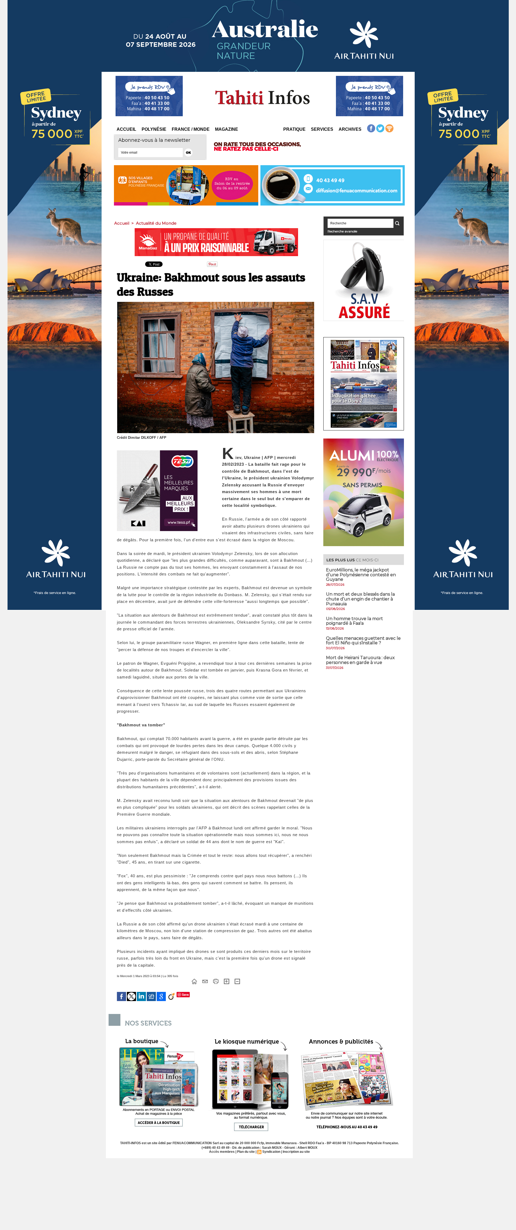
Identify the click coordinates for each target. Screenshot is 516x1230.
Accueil (126, 129)
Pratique (294, 129)
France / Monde (191, 129)
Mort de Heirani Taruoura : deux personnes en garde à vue (360, 660)
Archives (350, 129)
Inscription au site (296, 1152)
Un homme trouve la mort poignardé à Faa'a (354, 621)
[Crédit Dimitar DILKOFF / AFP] (215, 303)
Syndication (271, 1152)
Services (322, 129)
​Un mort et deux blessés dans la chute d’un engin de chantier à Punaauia (360, 599)
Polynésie (154, 129)
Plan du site (246, 1152)
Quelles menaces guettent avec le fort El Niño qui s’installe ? (363, 641)
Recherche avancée (342, 231)
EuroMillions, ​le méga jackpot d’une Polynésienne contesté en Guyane (361, 574)
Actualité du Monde (156, 223)
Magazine (226, 129)
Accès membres (222, 1152)
